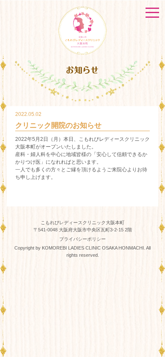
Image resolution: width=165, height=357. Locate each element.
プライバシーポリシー (82, 239)
